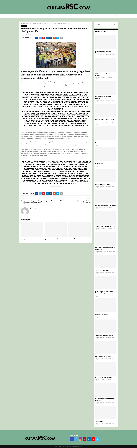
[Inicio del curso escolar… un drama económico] (105, 65)
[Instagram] (80, 439)
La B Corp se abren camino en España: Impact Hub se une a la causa (75, 202)
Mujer (103, 16)
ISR (98, 16)
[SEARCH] (114, 24)
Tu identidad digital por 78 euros (104, 335)
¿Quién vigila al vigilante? (102, 270)
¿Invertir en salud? (100, 421)
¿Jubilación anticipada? (101, 314)
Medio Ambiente (52, 16)
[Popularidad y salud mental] (105, 175)
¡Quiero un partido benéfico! (52, 239)
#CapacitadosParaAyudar (75, 239)
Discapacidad (63, 16)
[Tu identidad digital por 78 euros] (105, 326)
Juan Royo (25, 34)
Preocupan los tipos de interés (103, 377)
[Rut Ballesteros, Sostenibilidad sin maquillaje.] (105, 390)
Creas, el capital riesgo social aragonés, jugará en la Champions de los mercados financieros (36, 202)
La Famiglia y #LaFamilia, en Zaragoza (103, 97)
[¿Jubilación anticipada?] (105, 305)
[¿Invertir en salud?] (105, 412)
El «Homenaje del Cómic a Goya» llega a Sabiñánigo (104, 292)
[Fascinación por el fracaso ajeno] (105, 347)
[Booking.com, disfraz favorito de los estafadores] (105, 239)
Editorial (25, 16)
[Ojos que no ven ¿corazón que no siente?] (105, 110)
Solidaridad (73, 16)
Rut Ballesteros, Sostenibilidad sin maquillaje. (104, 399)
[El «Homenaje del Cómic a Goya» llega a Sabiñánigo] (105, 282)
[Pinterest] (84, 439)
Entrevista (41, 16)
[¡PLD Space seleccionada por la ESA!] (105, 133)
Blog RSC (110, 16)
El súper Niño (99, 163)
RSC (81, 16)
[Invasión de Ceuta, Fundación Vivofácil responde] (105, 42)
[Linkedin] (89, 439)
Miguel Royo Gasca (101, 207)
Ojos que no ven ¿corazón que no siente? (104, 120)
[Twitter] (76, 439)
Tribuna (32, 16)
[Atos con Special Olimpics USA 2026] (105, 218)
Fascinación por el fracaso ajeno (104, 356)
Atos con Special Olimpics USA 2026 (105, 227)
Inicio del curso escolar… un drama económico (104, 75)
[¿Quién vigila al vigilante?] (105, 261)
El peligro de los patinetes (28, 239)
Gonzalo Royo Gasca (101, 77)
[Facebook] (72, 439)
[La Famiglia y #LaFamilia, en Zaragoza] (105, 88)
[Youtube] (93, 439)
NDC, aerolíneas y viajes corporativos (105, 205)
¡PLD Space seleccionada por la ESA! (105, 142)
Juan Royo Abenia (101, 54)
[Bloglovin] (97, 439)
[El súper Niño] (105, 154)
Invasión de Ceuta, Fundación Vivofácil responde (103, 52)
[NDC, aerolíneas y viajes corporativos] (105, 196)
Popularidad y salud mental (102, 184)
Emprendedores (89, 16)
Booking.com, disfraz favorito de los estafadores (105, 248)
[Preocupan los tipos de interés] (105, 369)
